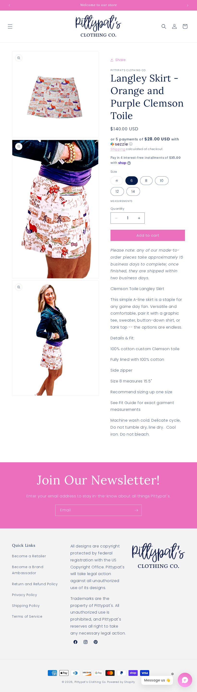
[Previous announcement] (9, 5)
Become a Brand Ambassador (27, 570)
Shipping (118, 149)
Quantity (117, 208)
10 (162, 180)
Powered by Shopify (121, 682)
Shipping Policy (26, 605)
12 (117, 191)
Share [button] (120, 59)
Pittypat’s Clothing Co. (90, 682)
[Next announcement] (187, 5)
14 (133, 191)
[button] (10, 26)
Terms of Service (27, 616)
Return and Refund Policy (35, 584)
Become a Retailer (29, 556)
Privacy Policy (24, 594)
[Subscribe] (136, 510)
